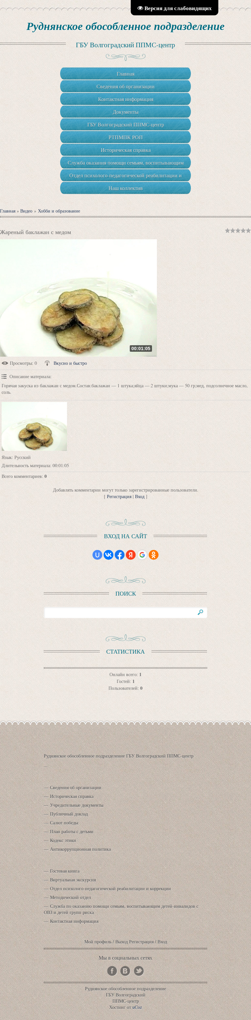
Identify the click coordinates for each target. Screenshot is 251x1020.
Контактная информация (74, 921)
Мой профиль (97, 942)
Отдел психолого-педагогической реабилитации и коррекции (110, 888)
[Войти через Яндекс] (131, 555)
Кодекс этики (63, 840)
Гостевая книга (64, 871)
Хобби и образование (59, 211)
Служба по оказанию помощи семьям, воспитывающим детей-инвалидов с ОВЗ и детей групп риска (121, 909)
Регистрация (119, 496)
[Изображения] (34, 426)
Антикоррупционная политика (80, 849)
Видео (26, 211)
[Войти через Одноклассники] (154, 555)
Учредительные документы (76, 805)
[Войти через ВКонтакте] (108, 555)
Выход (121, 942)
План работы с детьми (71, 831)
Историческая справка (71, 796)
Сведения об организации (75, 787)
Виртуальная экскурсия (73, 880)
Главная (7, 211)
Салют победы (64, 823)
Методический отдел (70, 897)
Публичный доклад (69, 814)
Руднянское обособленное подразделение (125, 26)
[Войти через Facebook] (120, 555)
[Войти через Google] (142, 555)
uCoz (137, 1007)
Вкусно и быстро (70, 363)
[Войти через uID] (97, 555)
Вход (139, 496)
